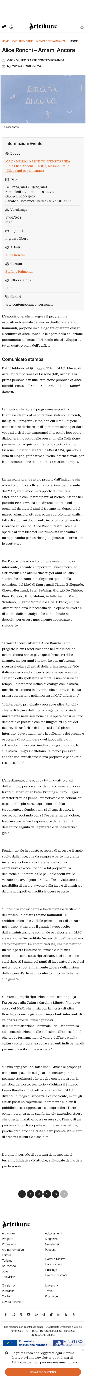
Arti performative (13, 1250)
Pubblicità (8, 1291)
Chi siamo (8, 1285)
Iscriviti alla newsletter (43, 1372)
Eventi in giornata (56, 1275)
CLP (8, 288)
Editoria (7, 1255)
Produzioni (51, 1296)
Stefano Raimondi (19, 271)
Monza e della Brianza (50, 41)
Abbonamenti (53, 1233)
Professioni (9, 1244)
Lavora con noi (11, 1302)
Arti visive (8, 1233)
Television (8, 1277)
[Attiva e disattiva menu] (4, 27)
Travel (49, 1291)
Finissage (51, 1270)
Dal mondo (9, 1266)
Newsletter (52, 1244)
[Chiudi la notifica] (82, 1349)
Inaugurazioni (53, 1264)
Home (5, 41)
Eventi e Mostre (22, 41)
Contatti (7, 1296)
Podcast (50, 1250)
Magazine (51, 1239)
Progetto (7, 1239)
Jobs (5, 1271)
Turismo (7, 1260)
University (51, 1285)
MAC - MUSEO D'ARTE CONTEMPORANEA (35, 60)
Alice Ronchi (15, 255)
